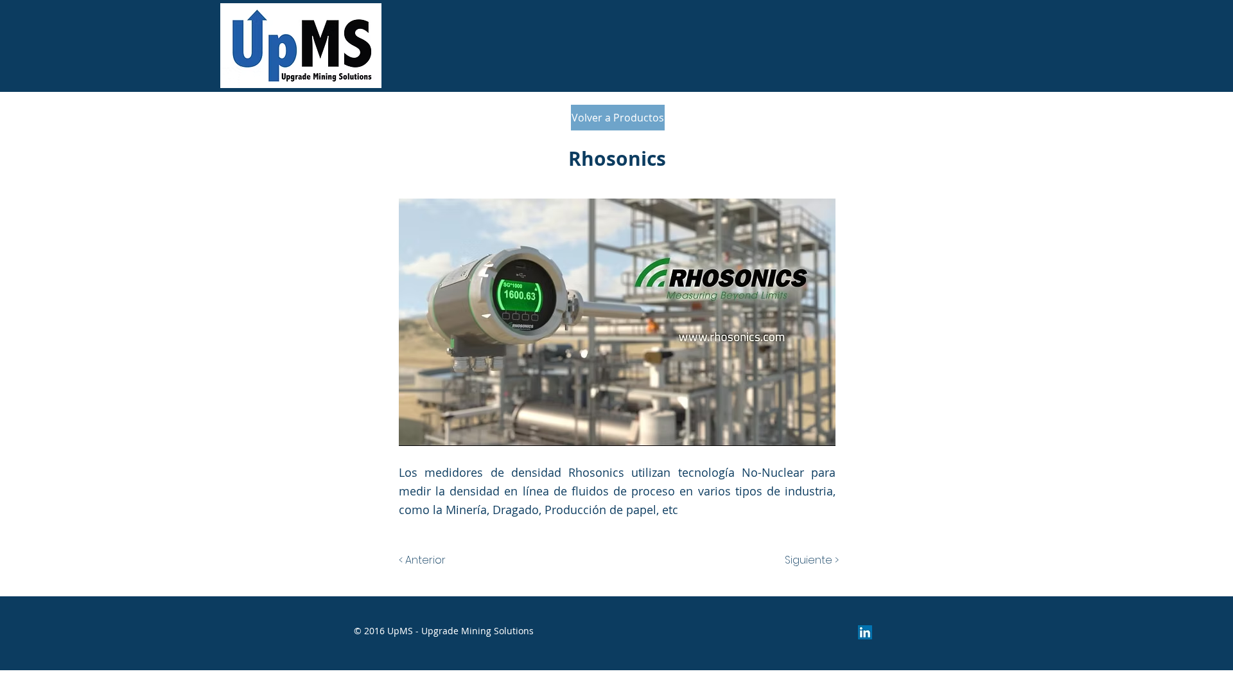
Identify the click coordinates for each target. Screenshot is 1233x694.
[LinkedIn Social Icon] (865, 632)
